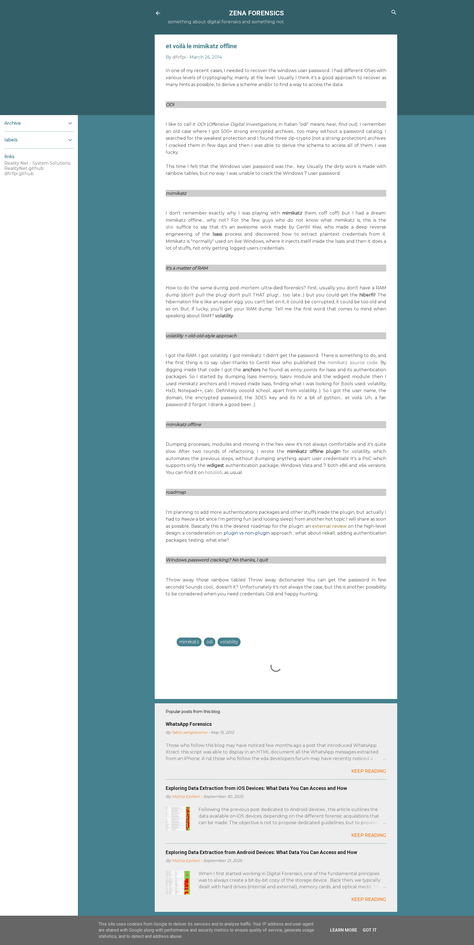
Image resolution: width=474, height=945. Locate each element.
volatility (229, 641)
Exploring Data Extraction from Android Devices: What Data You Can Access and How (261, 852)
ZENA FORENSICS (256, 13)
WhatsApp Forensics (189, 724)
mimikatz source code (353, 362)
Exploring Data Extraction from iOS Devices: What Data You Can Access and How (256, 788)
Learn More (343, 930)
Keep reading (368, 771)
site (169, 227)
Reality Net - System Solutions (37, 163)
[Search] (394, 13)
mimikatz (189, 641)
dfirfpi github (19, 173)
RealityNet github (24, 168)
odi (209, 641)
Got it (370, 930)
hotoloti (213, 472)
